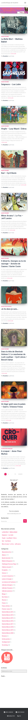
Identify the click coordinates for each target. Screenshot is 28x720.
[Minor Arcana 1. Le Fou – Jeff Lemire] (14, 201)
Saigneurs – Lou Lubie (11, 84)
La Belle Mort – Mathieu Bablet (9, 532)
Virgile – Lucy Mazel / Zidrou (14, 129)
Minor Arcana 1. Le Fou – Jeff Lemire (11, 544)
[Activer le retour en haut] (25, 717)
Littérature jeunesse (7, 591)
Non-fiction (5, 597)
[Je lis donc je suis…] (14, 294)
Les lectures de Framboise (9, 582)
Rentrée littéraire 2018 (7, 627)
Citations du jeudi (6, 567)
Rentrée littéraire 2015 (7, 618)
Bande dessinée (5, 36)
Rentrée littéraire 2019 (7, 630)
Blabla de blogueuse (6, 306)
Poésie (4, 603)
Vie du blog (5, 645)
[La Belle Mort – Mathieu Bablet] (14, 25)
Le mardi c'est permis (7, 576)
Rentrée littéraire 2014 (7, 615)
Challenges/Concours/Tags (9, 564)
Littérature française (6, 448)
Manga (3, 594)
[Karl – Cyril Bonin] (14, 159)
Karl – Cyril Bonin (8, 173)
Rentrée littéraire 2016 (7, 621)
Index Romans (20, 712)
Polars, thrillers (6, 606)
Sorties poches (6, 639)
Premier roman (6, 609)
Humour (4, 573)
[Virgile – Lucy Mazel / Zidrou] (14, 114)
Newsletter (12, 716)
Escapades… (5, 570)
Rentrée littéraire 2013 (7, 612)
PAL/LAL (4, 600)
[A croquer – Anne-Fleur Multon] (14, 437)
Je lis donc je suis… (9, 309)
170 (15, 474)
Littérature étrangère (7, 585)
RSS (20, 716)
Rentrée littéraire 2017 (7, 624)
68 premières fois (6, 552)
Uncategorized (6, 642)
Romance (4, 636)
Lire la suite (13, 53)
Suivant (20, 474)
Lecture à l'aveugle (6, 579)
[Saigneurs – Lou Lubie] (14, 70)
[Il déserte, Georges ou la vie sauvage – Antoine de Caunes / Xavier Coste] (14, 246)
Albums (4, 555)
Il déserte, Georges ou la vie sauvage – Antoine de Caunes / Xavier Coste (13, 264)
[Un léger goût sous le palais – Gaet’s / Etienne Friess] (14, 390)
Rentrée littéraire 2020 (7, 633)
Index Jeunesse (9, 712)
